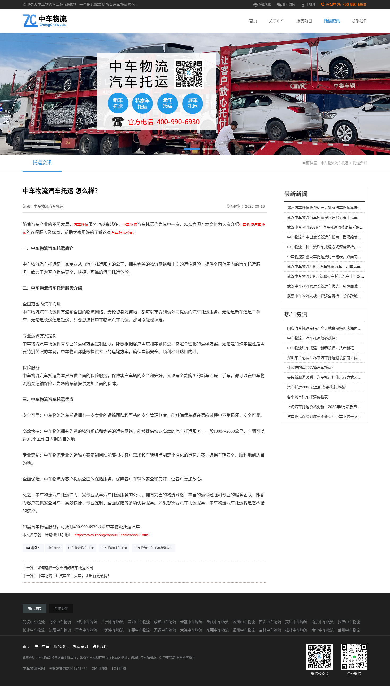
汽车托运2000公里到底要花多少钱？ (317, 387)
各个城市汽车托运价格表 (307, 397)
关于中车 (277, 21)
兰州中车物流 (349, 630)
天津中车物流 (296, 622)
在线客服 (265, 4)
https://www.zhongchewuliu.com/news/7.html (112, 535)
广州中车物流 (112, 622)
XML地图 (99, 668)
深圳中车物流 (139, 622)
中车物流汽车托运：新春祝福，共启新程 (320, 348)
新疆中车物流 (191, 622)
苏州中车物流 (244, 622)
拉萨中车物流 (349, 622)
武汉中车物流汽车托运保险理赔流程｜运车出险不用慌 (331, 217)
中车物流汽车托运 (334, 163)
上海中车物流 (86, 622)
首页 (253, 21)
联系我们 (359, 21)
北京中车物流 (60, 622)
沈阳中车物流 (60, 630)
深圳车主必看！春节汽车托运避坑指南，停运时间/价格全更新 (337, 358)
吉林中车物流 (270, 630)
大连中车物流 (191, 630)
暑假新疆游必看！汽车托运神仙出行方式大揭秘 (326, 377)
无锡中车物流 (165, 630)
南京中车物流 (322, 622)
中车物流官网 (34, 668)
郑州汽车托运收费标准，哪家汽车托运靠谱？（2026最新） (336, 208)
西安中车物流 (270, 622)
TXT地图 (118, 668)
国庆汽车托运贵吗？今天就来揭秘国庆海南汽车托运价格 (333, 328)
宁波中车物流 (112, 630)
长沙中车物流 (34, 630)
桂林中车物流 (296, 630)
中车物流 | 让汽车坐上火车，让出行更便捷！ (74, 576)
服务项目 (304, 21)
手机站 (310, 4)
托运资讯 (332, 21)
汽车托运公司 (122, 232)
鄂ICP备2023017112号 (68, 668)
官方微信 (288, 4)
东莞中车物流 (139, 630)
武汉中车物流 (34, 622)
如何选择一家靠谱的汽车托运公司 (65, 568)
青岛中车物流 (86, 630)
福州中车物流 (244, 630)
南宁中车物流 (322, 630)
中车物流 (129, 224)
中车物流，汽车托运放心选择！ (313, 338)
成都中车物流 (165, 622)
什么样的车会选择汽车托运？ (311, 367)
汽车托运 (80, 224)
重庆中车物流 (217, 622)
